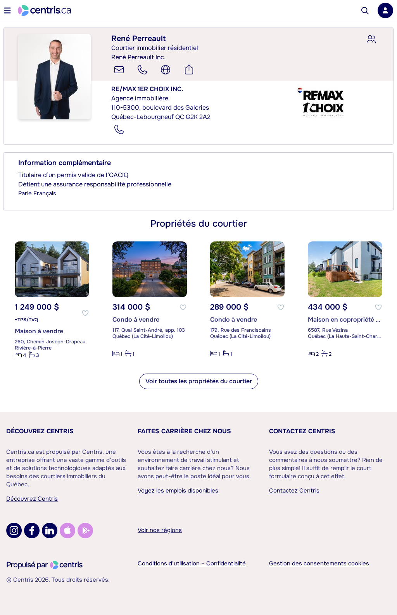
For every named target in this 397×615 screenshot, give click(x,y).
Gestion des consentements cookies (319, 563)
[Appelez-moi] (142, 70)
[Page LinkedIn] (49, 530)
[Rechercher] (365, 10)
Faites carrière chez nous (184, 431)
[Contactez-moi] (119, 70)
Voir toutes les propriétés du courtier (198, 381)
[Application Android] (85, 530)
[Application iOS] (67, 530)
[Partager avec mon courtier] (371, 39)
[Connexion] (385, 10)
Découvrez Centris (40, 431)
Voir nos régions (160, 530)
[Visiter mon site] (165, 70)
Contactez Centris (302, 431)
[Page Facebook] (32, 530)
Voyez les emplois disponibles (178, 490)
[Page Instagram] (14, 530)
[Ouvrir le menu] (7, 10)
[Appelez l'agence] (119, 129)
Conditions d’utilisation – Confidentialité (192, 563)
